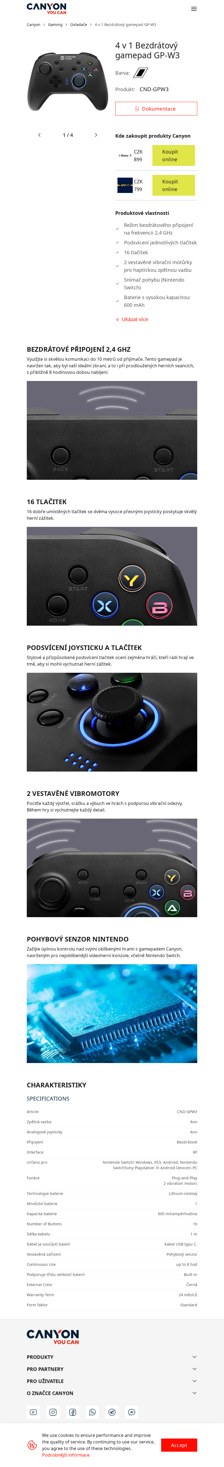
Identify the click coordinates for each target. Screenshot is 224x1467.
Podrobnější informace (66, 1455)
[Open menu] (194, 8)
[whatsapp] (92, 1412)
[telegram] (112, 1412)
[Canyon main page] (46, 8)
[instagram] (53, 1412)
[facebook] (72, 1412)
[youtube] (33, 1412)
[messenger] (131, 1412)
